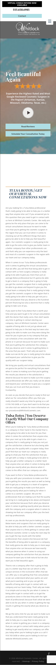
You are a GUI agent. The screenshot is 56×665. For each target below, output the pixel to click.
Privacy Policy (38, 661)
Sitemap (26, 661)
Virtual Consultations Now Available (22, 4)
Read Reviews (28, 126)
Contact (22, 16)
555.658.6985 (21, 9)
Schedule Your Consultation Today (28, 134)
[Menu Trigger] (49, 21)
